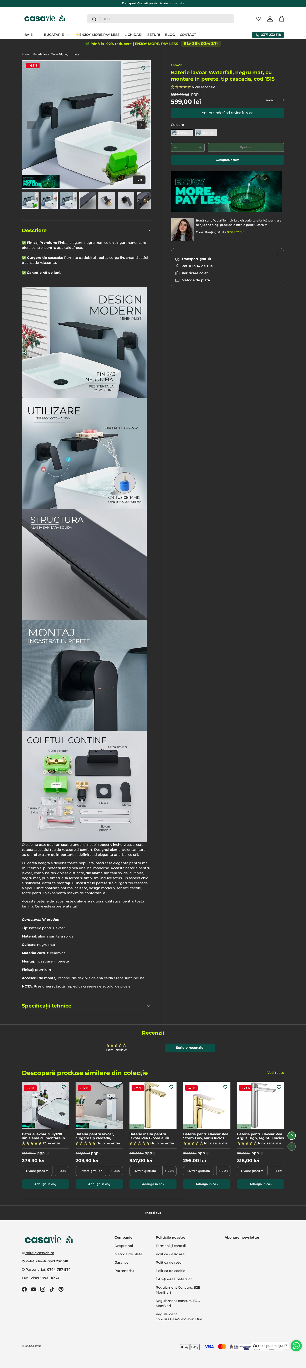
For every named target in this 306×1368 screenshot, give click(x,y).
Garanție (121, 1262)
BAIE (28, 35)
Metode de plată (128, 1254)
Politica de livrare (170, 1254)
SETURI (153, 35)
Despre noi (123, 1246)
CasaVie (177, 65)
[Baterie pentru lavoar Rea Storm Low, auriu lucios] (206, 1105)
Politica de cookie (170, 1271)
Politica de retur (169, 1262)
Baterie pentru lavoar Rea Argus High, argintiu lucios (260, 1136)
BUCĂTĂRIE (54, 35)
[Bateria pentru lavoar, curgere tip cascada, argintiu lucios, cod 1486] (99, 1105)
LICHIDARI (133, 35)
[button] (281, 18)
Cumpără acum (227, 160)
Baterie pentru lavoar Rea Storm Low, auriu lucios (205, 1136)
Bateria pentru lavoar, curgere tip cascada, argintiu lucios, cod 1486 (97, 1136)
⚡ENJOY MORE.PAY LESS (97, 35)
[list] (86, 125)
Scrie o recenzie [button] (189, 1048)
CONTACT (188, 35)
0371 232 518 (235, 232)
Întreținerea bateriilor (174, 1279)
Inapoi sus (153, 1213)
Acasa (25, 54)
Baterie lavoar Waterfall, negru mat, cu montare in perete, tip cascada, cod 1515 (58, 54)
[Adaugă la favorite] (143, 68)
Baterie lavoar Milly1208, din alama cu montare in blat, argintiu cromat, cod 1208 (44, 1136)
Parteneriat (124, 1271)
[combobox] (160, 18)
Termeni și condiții (171, 1246)
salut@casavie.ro (39, 1253)
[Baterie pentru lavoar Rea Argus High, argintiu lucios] (260, 1105)
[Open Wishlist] (258, 18)
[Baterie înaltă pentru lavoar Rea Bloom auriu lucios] (153, 1105)
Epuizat (246, 147)
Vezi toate (275, 1073)
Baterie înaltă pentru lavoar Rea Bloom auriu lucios (149, 1136)
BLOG (170, 35)
